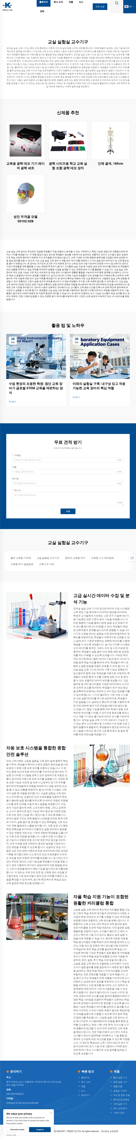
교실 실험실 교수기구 (48, 557)
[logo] (7, 6)
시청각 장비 (118, 1112)
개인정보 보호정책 (109, 1131)
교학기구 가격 (46, 564)
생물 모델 (117, 1086)
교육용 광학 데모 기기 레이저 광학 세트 (25, 166)
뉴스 (83, 1091)
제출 (68, 511)
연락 (42, 11)
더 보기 (12, 401)
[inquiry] (132, 558)
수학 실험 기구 (120, 1104)
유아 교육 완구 (120, 1108)
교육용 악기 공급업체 (22, 564)
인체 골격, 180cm (110, 163)
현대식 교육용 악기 (75, 557)
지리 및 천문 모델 (121, 1095)
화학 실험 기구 (120, 1082)
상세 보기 (25, 140)
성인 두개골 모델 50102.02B (25, 219)
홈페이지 (85, 1077)
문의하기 (85, 1095)
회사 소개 (85, 1082)
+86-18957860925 (15, 1094)
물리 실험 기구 (120, 1077)
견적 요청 (100, 6)
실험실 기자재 (120, 1091)
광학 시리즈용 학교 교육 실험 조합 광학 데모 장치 (68, 166)
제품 (83, 1086)
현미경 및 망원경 (121, 1099)
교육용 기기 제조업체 (102, 557)
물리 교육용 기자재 (21, 557)
